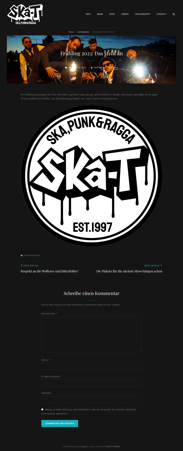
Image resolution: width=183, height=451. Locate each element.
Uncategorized (83, 32)
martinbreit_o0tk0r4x (106, 67)
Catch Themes (112, 446)
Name (45, 359)
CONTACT (161, 14)
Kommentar (49, 313)
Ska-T (85, 446)
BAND (100, 14)
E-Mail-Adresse (51, 376)
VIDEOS (125, 14)
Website (46, 392)
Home (71, 32)
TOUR (112, 14)
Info (88, 14)
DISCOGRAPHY (142, 14)
